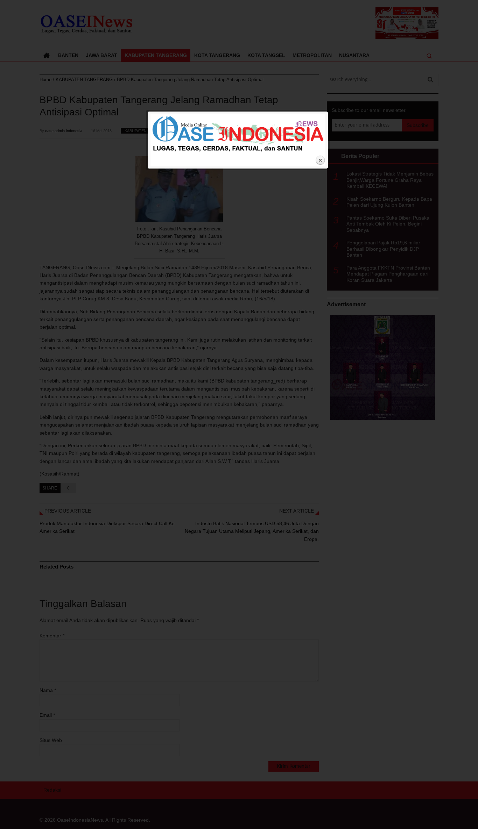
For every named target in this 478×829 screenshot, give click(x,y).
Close (320, 160)
